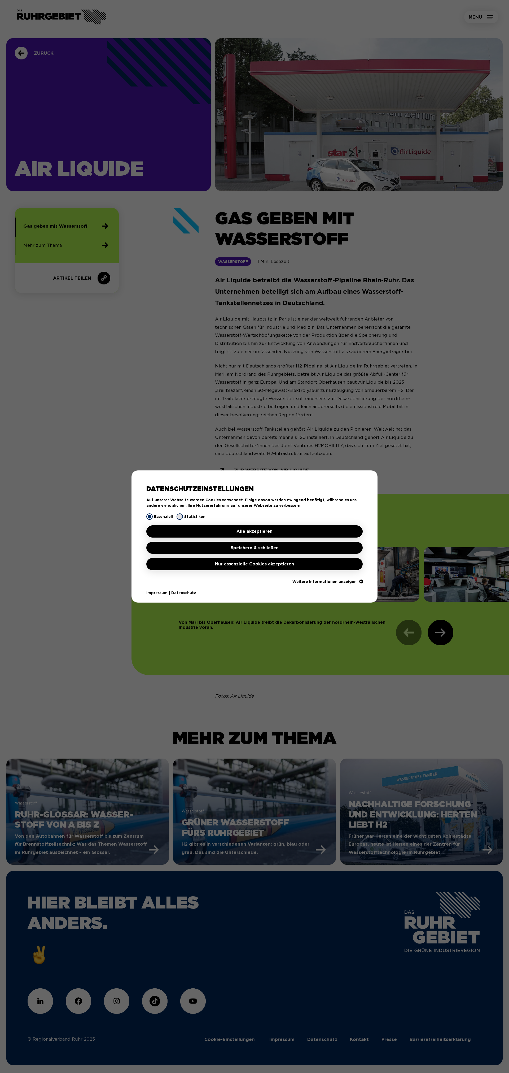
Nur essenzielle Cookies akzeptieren (254, 563)
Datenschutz (183, 593)
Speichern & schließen (255, 547)
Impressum (157, 593)
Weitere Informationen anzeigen (324, 581)
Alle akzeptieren (254, 531)
